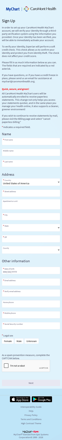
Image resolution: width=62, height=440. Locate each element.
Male (19, 341)
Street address (10, 191)
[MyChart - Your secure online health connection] (31, 8)
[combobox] (31, 193)
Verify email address (12, 291)
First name (8, 140)
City (6, 215)
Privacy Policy (31, 415)
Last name (8, 161)
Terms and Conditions (31, 419)
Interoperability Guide (31, 406)
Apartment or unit (10, 201)
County (6, 248)
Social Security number (13, 324)
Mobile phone (10, 313)
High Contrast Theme (31, 423)
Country (7, 180)
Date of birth (9, 269)
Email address (10, 280)
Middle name (8, 151)
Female (8, 341)
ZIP (5, 237)
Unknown (31, 341)
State (6, 226)
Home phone (8, 302)
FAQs (31, 411)
